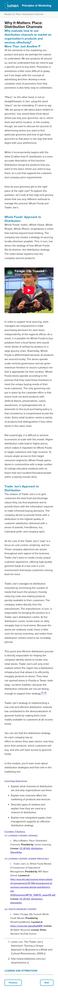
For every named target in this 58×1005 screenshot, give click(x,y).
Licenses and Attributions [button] (21, 970)
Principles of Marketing (36, 5)
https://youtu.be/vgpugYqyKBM (26, 926)
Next (46, 982)
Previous (13, 982)
